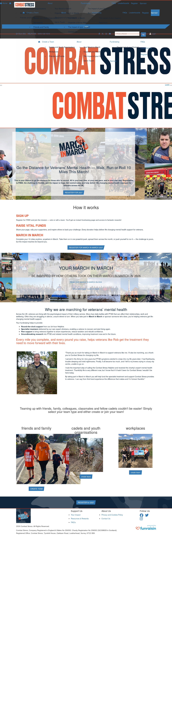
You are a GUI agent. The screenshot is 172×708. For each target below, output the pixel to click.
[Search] (143, 34)
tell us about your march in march (86, 289)
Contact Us (72, 31)
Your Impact (75, 514)
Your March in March (76, 18)
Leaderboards (134, 12)
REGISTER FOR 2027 (74, 192)
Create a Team (33, 12)
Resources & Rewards (80, 518)
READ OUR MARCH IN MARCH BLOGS (86, 282)
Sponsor (154, 12)
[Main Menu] (1, 85)
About (63, 12)
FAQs (125, 12)
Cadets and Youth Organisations (46, 18)
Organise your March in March (96, 51)
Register (145, 12)
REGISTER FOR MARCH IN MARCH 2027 (86, 247)
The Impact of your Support (79, 27)
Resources (103, 22)
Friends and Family (41, 27)
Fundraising (96, 12)
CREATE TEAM (36, 488)
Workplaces (38, 22)
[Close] (171, 85)
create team (86, 476)
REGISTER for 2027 (86, 502)
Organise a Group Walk (77, 22)
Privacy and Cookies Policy (112, 514)
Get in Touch (89, 60)
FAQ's (73, 522)
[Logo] (25, 4)
